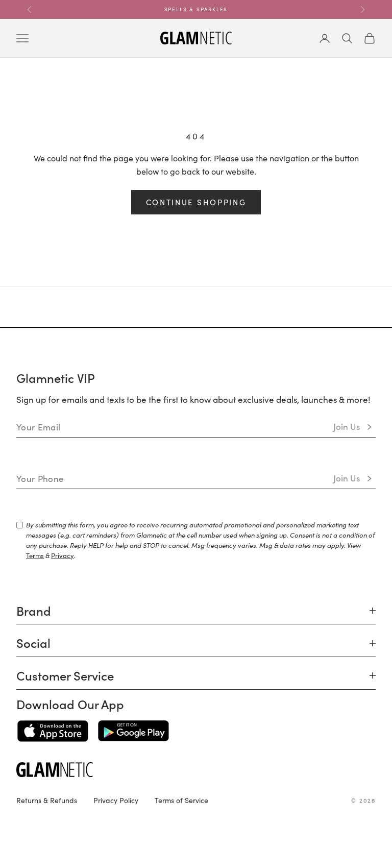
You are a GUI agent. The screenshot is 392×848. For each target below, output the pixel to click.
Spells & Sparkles (196, 9)
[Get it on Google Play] (133, 731)
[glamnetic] (196, 769)
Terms (35, 555)
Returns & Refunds (46, 800)
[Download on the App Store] (52, 731)
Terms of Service (181, 800)
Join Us (346, 426)
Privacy (62, 555)
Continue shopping (196, 202)
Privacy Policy (115, 800)
